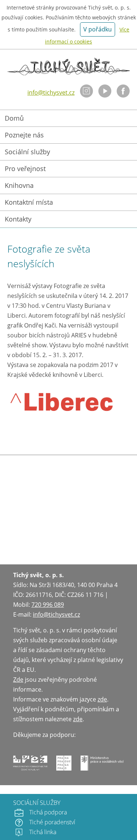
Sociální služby (27, 151)
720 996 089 (47, 605)
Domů (14, 118)
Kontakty (18, 219)
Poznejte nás (24, 134)
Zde (18, 680)
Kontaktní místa (29, 202)
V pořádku (97, 29)
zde (102, 699)
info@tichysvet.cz (51, 92)
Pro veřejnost (25, 168)
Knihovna (19, 185)
